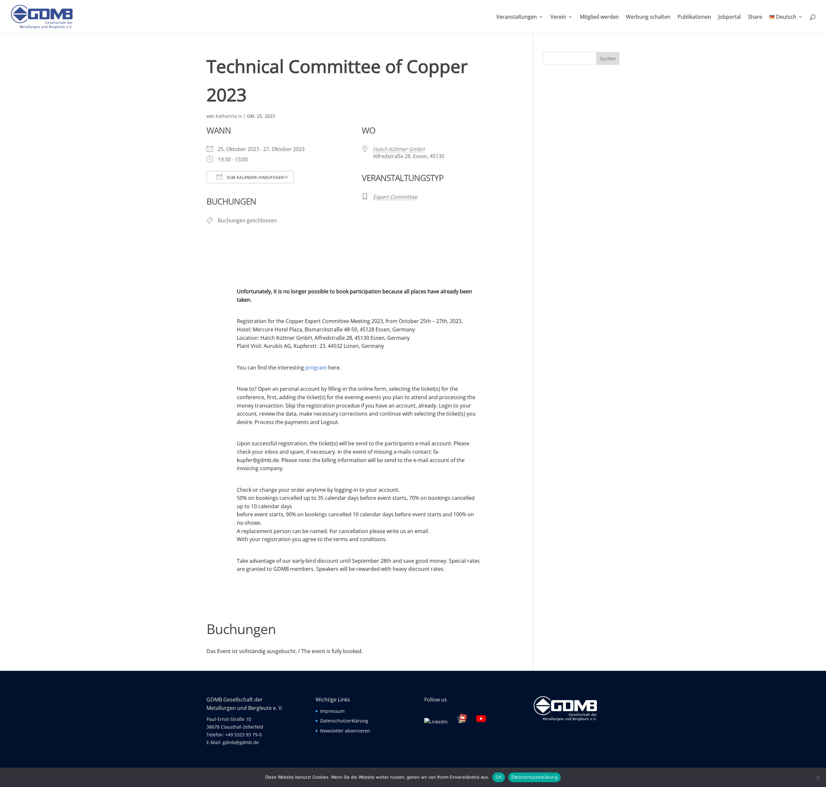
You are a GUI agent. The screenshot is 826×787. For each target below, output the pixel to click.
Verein (558, 17)
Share (755, 17)
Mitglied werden (599, 17)
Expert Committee (395, 196)
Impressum (332, 711)
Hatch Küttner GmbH (399, 149)
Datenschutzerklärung (344, 721)
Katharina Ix (229, 116)
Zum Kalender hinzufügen (255, 177)
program (316, 367)
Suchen (608, 58)
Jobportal (729, 17)
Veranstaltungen (516, 17)
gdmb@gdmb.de (241, 742)
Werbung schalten (648, 17)
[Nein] (818, 777)
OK (499, 777)
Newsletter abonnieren (345, 731)
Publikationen (694, 17)
